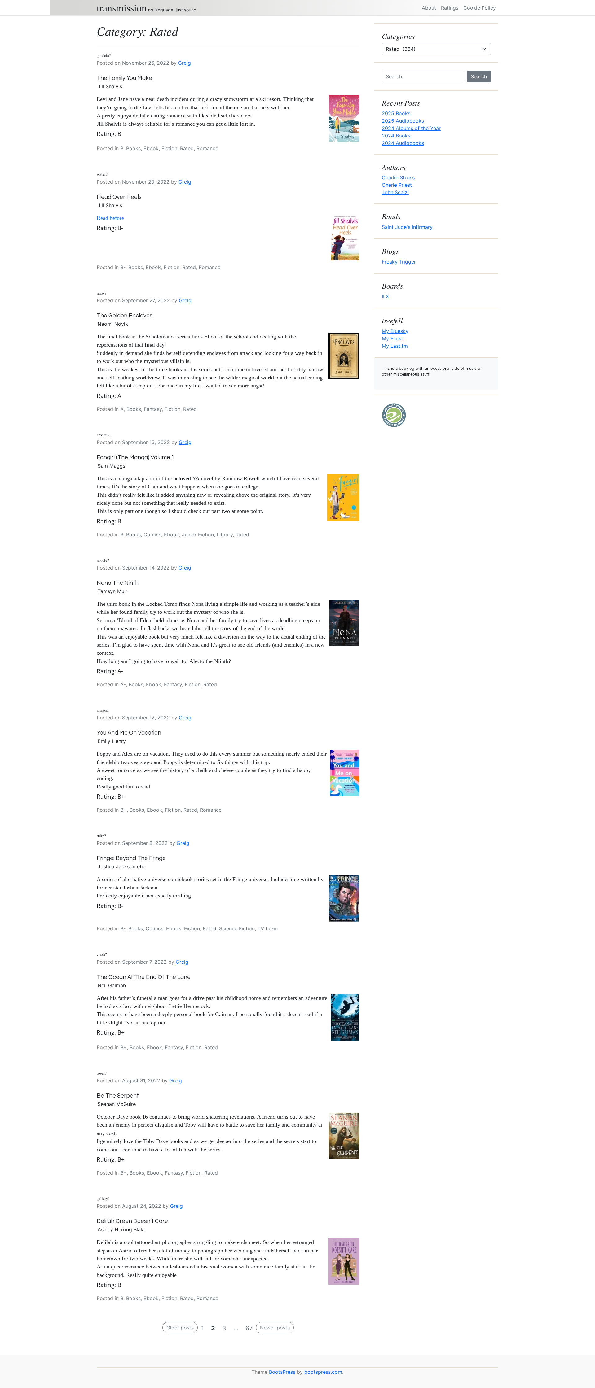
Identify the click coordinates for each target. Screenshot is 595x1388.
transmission (122, 8)
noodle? (103, 560)
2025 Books (396, 113)
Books (133, 148)
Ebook (151, 148)
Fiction (169, 148)
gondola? (104, 55)
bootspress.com (323, 1372)
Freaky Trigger (399, 262)
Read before (110, 218)
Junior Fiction (198, 534)
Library (225, 534)
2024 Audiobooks (403, 143)
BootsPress (282, 1372)
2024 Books (396, 136)
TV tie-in (268, 928)
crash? (102, 954)
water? (102, 174)
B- (123, 267)
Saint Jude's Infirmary (407, 227)
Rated (187, 148)
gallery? (103, 1198)
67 (249, 1328)
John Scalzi (395, 192)
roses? (102, 1073)
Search (479, 76)
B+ (123, 810)
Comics (152, 534)
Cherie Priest (397, 185)
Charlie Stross (398, 177)
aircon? (102, 710)
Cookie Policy (479, 8)
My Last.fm (395, 346)
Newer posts (275, 1328)
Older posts (180, 1328)
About (429, 8)
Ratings (449, 8)
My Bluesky (395, 331)
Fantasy (153, 409)
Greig (184, 63)
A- (123, 684)
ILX (385, 296)
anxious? (104, 435)
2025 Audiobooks (403, 121)
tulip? (101, 835)
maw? (101, 293)
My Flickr (392, 338)
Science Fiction (237, 928)
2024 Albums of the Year (411, 128)
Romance (207, 148)
